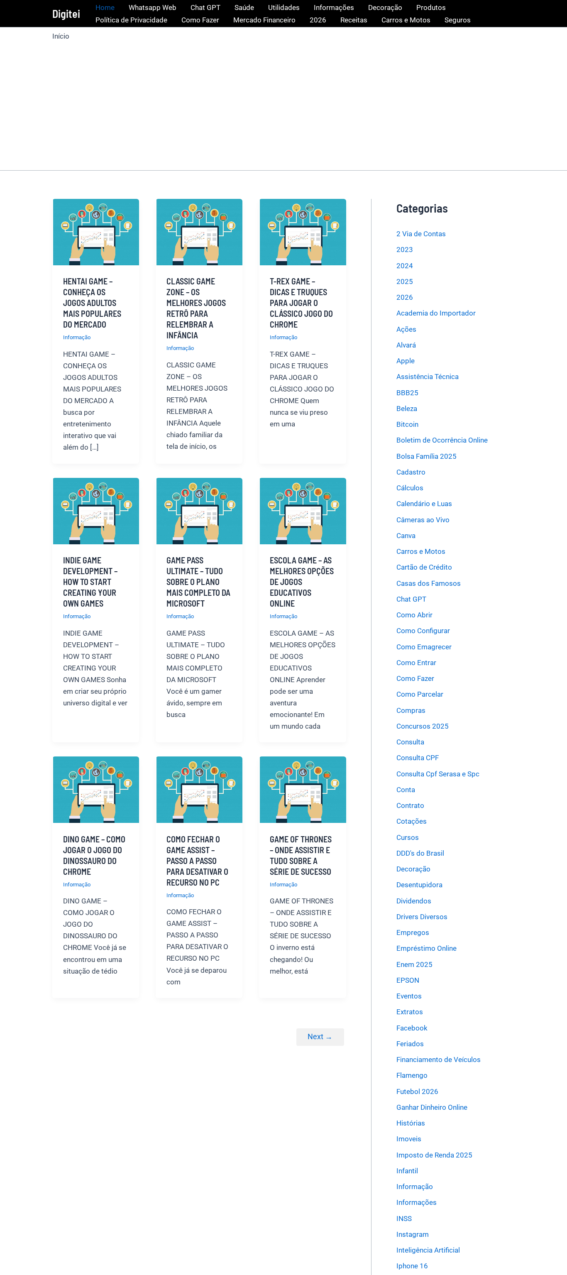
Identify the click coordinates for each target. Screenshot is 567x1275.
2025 (404, 281)
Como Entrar (416, 662)
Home (105, 7)
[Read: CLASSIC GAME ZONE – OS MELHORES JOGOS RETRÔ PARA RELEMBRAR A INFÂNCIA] (199, 231)
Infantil (407, 1171)
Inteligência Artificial (428, 1250)
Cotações (411, 821)
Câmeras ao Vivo (423, 520)
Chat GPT (205, 7)
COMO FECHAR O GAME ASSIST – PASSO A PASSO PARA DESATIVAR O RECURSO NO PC (197, 860)
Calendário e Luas (424, 503)
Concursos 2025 (422, 726)
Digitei (66, 13)
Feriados (410, 1044)
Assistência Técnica (427, 376)
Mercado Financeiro (264, 20)
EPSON (407, 980)
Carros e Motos (405, 20)
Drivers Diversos (421, 917)
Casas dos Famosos (428, 583)
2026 (318, 20)
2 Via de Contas (421, 234)
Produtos (431, 7)
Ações (406, 329)
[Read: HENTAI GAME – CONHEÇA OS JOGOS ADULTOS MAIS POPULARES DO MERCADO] (95, 231)
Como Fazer (200, 20)
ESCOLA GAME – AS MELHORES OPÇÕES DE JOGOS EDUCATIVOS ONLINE (302, 581)
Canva (405, 535)
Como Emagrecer (424, 647)
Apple (405, 361)
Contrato (410, 805)
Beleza (406, 408)
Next (320, 1036)
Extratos (409, 1012)
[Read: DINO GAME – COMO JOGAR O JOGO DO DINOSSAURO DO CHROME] (95, 789)
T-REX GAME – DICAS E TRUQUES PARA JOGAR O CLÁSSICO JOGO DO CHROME (301, 302)
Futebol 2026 (417, 1091)
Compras (410, 710)
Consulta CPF (417, 758)
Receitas (353, 20)
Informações (334, 7)
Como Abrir (414, 615)
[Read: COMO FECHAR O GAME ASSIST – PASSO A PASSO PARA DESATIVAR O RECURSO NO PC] (199, 789)
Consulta (410, 742)
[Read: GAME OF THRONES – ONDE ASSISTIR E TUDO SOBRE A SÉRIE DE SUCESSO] (302, 789)
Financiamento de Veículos (438, 1059)
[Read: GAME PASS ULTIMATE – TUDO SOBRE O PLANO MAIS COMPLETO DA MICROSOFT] (199, 510)
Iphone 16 (412, 1266)
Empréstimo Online (426, 948)
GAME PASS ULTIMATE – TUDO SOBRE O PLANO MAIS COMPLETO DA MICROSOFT (198, 581)
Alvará (406, 345)
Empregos (412, 932)
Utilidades (284, 7)
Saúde (244, 7)
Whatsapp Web (152, 7)
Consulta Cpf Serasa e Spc (437, 774)
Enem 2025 (414, 964)
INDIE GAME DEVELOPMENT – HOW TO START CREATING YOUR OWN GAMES (90, 581)
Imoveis (408, 1139)
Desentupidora (419, 885)
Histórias (410, 1123)
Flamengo (412, 1075)
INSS (404, 1218)
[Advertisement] (283, 104)
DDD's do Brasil (420, 853)
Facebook (412, 1028)
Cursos (407, 837)
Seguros (458, 20)
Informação (76, 337)
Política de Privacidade (131, 20)
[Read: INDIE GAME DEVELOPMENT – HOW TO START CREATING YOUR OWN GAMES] (95, 510)
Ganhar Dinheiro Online (431, 1107)
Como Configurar (423, 630)
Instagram (412, 1234)
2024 (404, 266)
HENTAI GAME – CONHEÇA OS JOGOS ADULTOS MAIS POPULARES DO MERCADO (92, 302)
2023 (404, 249)
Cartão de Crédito (424, 567)
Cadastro (410, 472)
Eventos (409, 996)
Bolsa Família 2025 (426, 456)
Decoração (385, 7)
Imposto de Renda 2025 (434, 1155)
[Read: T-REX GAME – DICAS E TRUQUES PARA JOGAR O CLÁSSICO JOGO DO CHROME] (302, 231)
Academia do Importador (436, 313)
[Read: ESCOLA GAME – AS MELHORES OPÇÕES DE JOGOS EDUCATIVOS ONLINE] (302, 510)
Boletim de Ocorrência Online (442, 440)
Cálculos (409, 488)
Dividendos (413, 901)
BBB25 (407, 393)
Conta (405, 790)
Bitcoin (407, 424)
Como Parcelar (419, 694)
